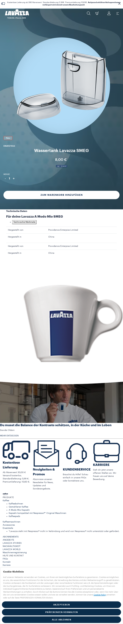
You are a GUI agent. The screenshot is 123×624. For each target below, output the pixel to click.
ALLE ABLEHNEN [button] (61, 620)
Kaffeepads (14, 516)
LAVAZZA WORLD (12, 549)
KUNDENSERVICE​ (77, 469)
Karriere (6, 565)
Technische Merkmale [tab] (24, 222)
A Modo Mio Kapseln (19, 510)
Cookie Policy (100, 595)
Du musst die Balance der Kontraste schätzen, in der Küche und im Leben (55, 425)
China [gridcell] (51, 237)
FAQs (5, 559)
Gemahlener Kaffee (18, 507)
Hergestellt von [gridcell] (15, 230)
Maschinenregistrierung (15, 553)
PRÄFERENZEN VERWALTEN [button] (61, 612)
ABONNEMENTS (11, 537)
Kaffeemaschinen (11, 522)
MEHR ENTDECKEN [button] (9, 436)
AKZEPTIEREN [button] (61, 605)
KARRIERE (101, 464)
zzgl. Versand (61, 166)
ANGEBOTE (8, 540)
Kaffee (6, 501)
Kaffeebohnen (16, 504)
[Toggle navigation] (117, 13)
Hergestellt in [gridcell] (14, 237)
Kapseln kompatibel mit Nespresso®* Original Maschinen (37, 513)
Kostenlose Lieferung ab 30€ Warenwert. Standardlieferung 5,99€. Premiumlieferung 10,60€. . (64, 3)
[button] (119, 3)
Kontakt (6, 562)
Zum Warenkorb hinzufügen (61, 195)
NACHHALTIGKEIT (11, 546)
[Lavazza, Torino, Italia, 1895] (15, 14)
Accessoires (9, 525)
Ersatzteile (8, 528)
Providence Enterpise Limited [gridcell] (63, 230)
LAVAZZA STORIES (12, 543)
